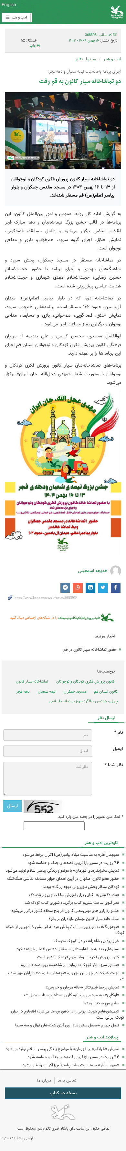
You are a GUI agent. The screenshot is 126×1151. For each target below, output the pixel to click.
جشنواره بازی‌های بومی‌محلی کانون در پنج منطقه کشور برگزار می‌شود (65, 911)
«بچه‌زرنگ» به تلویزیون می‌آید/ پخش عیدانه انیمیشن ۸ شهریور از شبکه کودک (65, 930)
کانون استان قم (106, 691)
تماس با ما (67, 1080)
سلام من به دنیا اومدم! (100, 1003)
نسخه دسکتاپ (63, 1092)
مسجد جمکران (75, 691)
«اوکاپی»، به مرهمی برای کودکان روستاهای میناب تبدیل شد (71, 995)
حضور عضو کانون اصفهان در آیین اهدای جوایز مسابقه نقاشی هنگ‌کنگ (63, 879)
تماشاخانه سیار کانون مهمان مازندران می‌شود (83, 919)
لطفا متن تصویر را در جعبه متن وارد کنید (90, 817)
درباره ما (44, 1080)
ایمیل (118, 748)
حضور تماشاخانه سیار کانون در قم (90, 650)
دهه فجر (23, 691)
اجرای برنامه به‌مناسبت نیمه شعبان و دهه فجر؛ (84, 72)
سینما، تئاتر (85, 59)
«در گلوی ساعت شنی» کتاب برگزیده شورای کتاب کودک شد (72, 903)
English (9, 4)
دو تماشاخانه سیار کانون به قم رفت (80, 82)
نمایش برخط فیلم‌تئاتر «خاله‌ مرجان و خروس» (82, 987)
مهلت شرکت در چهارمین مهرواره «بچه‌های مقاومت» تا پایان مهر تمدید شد (65, 976)
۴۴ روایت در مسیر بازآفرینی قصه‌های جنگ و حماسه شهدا (72, 863)
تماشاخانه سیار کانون (32, 681)
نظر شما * (114, 765)
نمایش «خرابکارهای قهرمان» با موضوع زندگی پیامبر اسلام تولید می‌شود (62, 870)
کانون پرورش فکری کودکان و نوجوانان (84, 12)
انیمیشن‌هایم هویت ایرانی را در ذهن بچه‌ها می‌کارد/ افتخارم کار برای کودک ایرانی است (67, 1014)
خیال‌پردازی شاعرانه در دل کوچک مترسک (86, 941)
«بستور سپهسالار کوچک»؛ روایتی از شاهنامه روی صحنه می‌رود (69, 965)
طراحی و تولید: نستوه (18, 1138)
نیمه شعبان (47, 691)
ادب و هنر (19, 17)
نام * (118, 732)
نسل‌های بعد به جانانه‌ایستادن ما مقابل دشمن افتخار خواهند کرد (68, 949)
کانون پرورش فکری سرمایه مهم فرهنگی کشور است (78, 957)
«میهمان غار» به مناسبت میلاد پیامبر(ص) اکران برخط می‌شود (71, 855)
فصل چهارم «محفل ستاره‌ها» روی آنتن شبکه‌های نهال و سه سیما (67, 1025)
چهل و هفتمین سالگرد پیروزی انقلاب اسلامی (83, 701)
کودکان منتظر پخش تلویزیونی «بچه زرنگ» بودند (81, 887)
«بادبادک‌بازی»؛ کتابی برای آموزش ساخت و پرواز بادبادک (74, 895)
